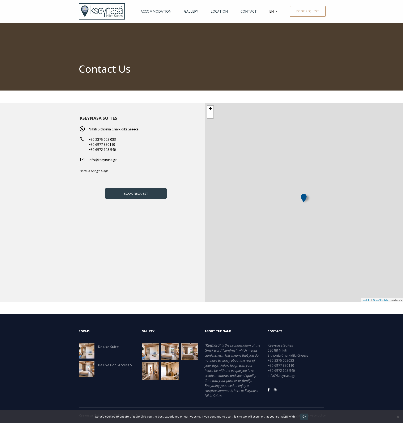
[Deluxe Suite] (150, 351)
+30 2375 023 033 (102, 139)
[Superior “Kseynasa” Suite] (170, 371)
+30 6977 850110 (102, 144)
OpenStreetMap (381, 300)
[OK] (398, 417)
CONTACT (249, 11)
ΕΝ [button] (271, 11)
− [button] (210, 115)
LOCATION (219, 11)
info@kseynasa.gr (103, 160)
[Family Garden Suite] (189, 351)
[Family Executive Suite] (150, 371)
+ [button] (210, 108)
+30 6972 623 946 (102, 149)
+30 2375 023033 (281, 360)
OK (304, 416)
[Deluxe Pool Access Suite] (170, 351)
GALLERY (191, 11)
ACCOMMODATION (156, 11)
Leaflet (365, 300)
